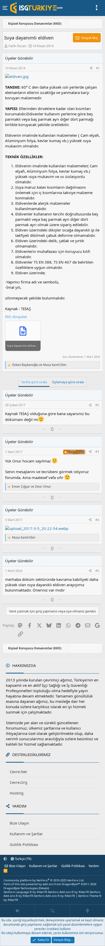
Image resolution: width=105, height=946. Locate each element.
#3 (97, 451)
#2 (97, 405)
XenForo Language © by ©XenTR (25, 892)
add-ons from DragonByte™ (61, 884)
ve (39, 365)
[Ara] (52, 910)
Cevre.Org (18, 782)
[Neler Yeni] (87, 910)
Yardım (93, 865)
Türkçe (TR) (22, 858)
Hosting (16, 793)
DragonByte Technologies (21, 888)
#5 (97, 571)
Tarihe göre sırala (34, 382)
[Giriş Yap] (17, 910)
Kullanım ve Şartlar (26, 833)
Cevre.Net (18, 771)
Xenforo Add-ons (68, 892)
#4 (97, 520)
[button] (5, 858)
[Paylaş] (91, 68)
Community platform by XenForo (44, 880)
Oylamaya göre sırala (68, 382)
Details (43, 888)
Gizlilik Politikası (24, 844)
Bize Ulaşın (19, 823)
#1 (98, 68)
